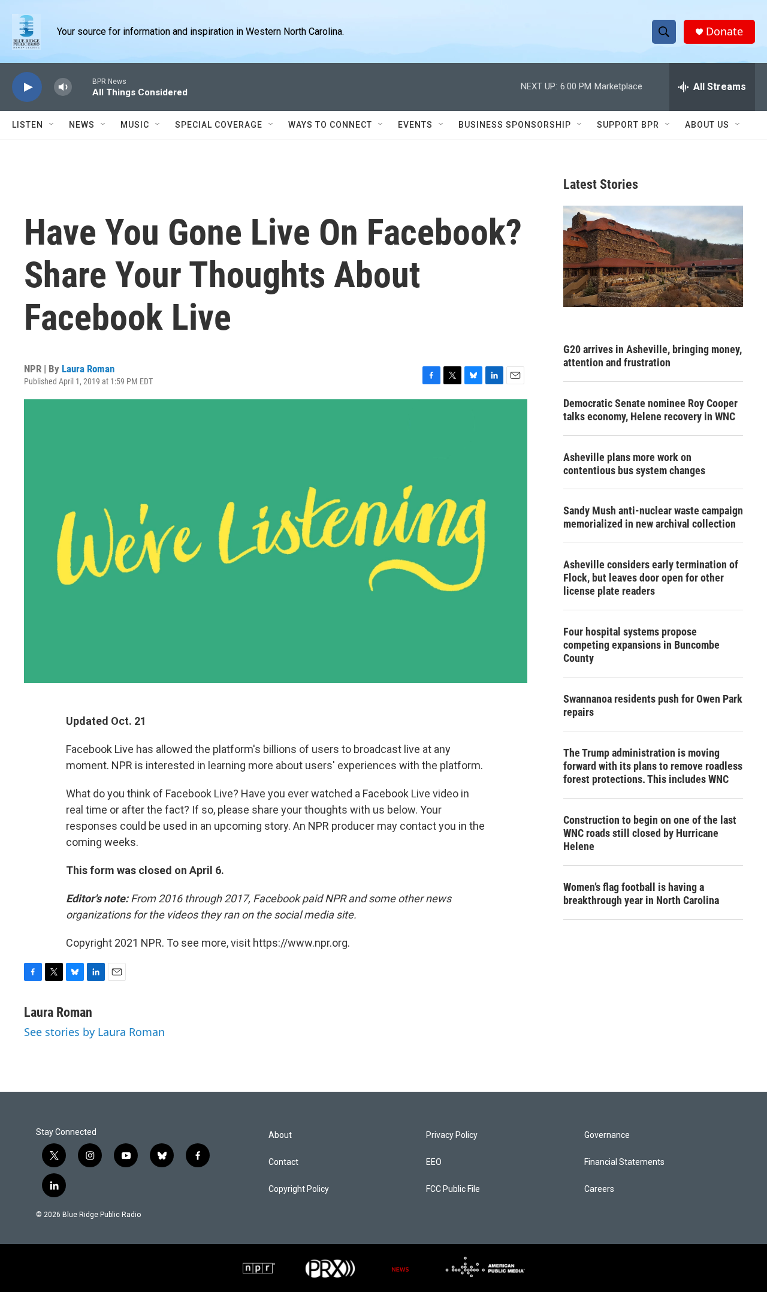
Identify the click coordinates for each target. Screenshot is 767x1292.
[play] (27, 87)
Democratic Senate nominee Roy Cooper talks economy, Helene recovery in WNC (650, 410)
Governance (607, 1135)
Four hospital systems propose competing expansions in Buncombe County (641, 644)
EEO (434, 1162)
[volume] (63, 87)
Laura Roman (88, 369)
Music (134, 124)
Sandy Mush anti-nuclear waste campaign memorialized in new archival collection (653, 517)
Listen (27, 124)
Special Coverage (218, 124)
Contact (283, 1162)
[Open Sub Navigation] (52, 124)
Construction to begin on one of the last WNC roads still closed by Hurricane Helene (649, 833)
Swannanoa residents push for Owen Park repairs (652, 705)
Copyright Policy (298, 1189)
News (82, 124)
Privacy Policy (452, 1135)
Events (415, 124)
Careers (599, 1189)
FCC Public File (453, 1189)
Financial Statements (624, 1162)
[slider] (82, 86)
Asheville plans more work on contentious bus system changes (634, 464)
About (280, 1135)
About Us (707, 124)
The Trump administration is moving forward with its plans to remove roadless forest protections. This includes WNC (652, 765)
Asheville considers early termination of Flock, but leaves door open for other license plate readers (650, 577)
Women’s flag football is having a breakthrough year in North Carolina (641, 893)
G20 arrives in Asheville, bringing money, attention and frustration (652, 356)
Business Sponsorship (514, 124)
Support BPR (628, 124)
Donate (724, 31)
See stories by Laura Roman (94, 1032)
